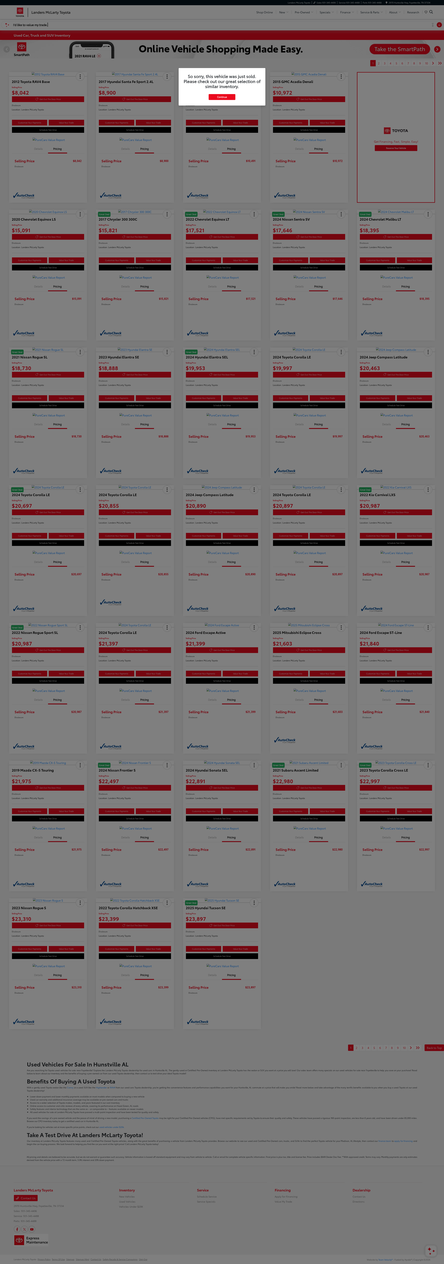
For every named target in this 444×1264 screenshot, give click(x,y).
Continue (222, 96)
